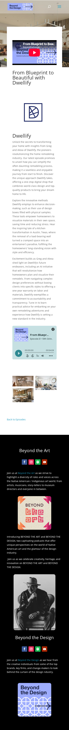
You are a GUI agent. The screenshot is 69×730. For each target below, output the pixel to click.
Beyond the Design (28, 660)
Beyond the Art (26, 473)
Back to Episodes (16, 419)
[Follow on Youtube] (44, 462)
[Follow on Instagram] (31, 462)
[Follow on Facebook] (24, 462)
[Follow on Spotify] (38, 462)
